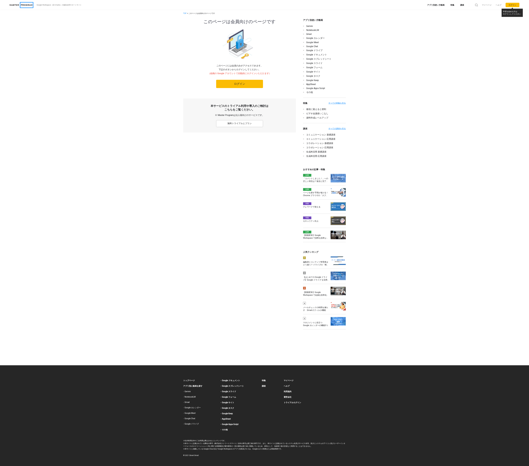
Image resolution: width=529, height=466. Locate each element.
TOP (184, 13)
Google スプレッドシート (318, 59)
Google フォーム (314, 67)
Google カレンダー (315, 38)
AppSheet (311, 84)
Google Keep (312, 80)
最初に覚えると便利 (316, 109)
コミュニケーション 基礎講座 (320, 134)
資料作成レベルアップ (317, 117)
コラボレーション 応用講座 (319, 147)
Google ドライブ (314, 50)
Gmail (309, 34)
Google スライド (314, 63)
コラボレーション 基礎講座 (319, 143)
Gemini (309, 26)
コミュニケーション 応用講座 (320, 139)
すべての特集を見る (337, 103)
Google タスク (313, 76)
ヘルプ (498, 5)
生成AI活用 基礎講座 (316, 151)
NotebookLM (312, 30)
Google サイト (313, 71)
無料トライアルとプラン (239, 123)
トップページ (189, 380)
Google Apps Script (315, 88)
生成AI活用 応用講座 (316, 156)
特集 (452, 5)
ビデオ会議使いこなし (317, 113)
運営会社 (288, 397)
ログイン (512, 5)
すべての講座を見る (337, 128)
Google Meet (312, 42)
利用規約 (288, 391)
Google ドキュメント (316, 54)
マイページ (487, 5)
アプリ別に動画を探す (193, 386)
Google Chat (312, 46)
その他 (309, 92)
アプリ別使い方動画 (436, 5)
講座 (462, 5)
